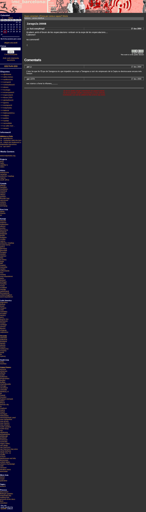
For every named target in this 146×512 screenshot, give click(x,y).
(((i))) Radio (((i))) (11, 66)
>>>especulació (7, 95)
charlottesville (5, 384)
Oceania (3, 336)
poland (3, 280)
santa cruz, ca (5, 453)
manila (2, 213)
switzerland (4, 291)
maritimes (4, 189)
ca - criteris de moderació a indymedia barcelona (10, 143)
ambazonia (4, 172)
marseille (3, 267)
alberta (3, 185)
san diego (4, 445)
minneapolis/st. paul (8, 418)
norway (3, 275)
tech (1, 501)
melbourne (4, 349)
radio (2, 163)
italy (1, 258)
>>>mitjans (5, 116)
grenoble (3, 250)
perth (2, 353)
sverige (3, 289)
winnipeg (3, 206)
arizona (3, 369)
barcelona (4, 230)
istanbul (3, 256)
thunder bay (4, 198)
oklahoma (4, 432)
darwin (2, 343)
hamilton (3, 187)
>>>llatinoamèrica (8, 113)
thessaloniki (4, 293)
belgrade (3, 234)
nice (1, 273)
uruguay (3, 330)
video (2, 167)
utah (2, 466)
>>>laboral (5, 110)
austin (2, 375)
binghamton (4, 379)
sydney (3, 356)
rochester (3, 442)
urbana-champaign (7, 464)
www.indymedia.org (7, 156)
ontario (3, 193)
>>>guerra (5, 103)
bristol (2, 236)
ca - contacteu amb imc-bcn (10, 140)
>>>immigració (6, 105)
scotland (3, 288)
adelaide (3, 338)
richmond (3, 440)
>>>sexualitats (6, 123)
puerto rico (4, 319)
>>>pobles (5, 118)
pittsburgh (4, 436)
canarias (3, 174)
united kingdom (6, 295)
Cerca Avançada (10, 54)
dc (1, 393)
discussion (4, 492)
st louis (3, 457)
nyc (1, 431)
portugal (3, 282)
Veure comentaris (31, 16)
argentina (4, 302)
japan (2, 211)
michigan (3, 414)
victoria (3, 202)
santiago (3, 325)
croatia (2, 239)
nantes (2, 269)
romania (3, 284)
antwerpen (4, 224)
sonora (3, 327)
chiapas (3, 308)
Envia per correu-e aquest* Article (54, 16)
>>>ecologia (5, 90)
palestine (3, 481)
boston (2, 380)
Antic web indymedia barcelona (11, 59)
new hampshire (6, 419)
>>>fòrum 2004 (6, 98)
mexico (3, 315)
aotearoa (3, 340)
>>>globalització (7, 100)
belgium (3, 232)
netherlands (4, 271)
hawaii (2, 395)
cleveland (4, 388)
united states (5, 462)
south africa (4, 180)
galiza (2, 247)
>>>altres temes (7, 77)
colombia (3, 312)
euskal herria (5, 245)
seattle (2, 455)
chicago (3, 386)
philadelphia (5, 434)
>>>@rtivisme (6, 74)
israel (2, 479)
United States (5, 367)
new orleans (5, 425)
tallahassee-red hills (8, 458)
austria (2, 228)
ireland (3, 254)
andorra (3, 223)
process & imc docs (7, 499)
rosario (3, 323)
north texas (4, 429)
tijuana (2, 328)
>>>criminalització (8, 85)
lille (1, 263)
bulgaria (3, 237)
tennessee (4, 460)
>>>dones (4, 87)
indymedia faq (5, 496)
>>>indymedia (6, 108)
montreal (3, 191)
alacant (3, 221)
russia (2, 286)
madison (3, 408)
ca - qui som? (5, 146)
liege (2, 262)
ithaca (2, 403)
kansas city (4, 405)
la (1, 406)
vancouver (4, 200)
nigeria (3, 178)
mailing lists (4, 497)
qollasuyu (4, 321)
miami (2, 412)
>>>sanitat (5, 121)
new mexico (4, 423)
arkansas (3, 371)
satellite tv (4, 165)
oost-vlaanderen (6, 276)
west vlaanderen (6, 297)
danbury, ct (4, 392)
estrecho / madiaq (7, 176)
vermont (3, 468)
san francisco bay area (9, 449)
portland (3, 438)
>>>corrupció (6, 82)
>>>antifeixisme (7, 80)
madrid (3, 265)
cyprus (2, 241)
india (2, 362)
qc (1, 215)
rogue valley (5, 444)
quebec (3, 197)
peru (2, 317)
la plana (3, 260)
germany (3, 249)
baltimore (3, 377)
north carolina (5, 427)
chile (2, 310)
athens (2, 226)
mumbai (3, 364)
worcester (4, 471)
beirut (2, 477)
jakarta (2, 345)
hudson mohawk (6, 399)
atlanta (2, 373)
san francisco (5, 447)
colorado (3, 390)
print (2, 161)
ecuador (3, 314)
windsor (3, 204)
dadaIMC (4, 508)
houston (3, 397)
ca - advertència (6, 138)
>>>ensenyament (7, 92)
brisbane (3, 341)
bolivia (2, 304)
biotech (3, 486)
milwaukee (4, 416)
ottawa (2, 195)
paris (2, 278)
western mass (5, 470)
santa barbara (5, 451)
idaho (2, 401)
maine (2, 410)
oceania (3, 351)
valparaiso (4, 332)
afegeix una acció (10, 43)
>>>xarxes (5, 128)
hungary (3, 252)
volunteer (3, 503)
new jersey (4, 421)
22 (17, 29)
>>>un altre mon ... (8, 126)
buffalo (2, 382)
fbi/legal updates (6, 494)
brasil (2, 306)
